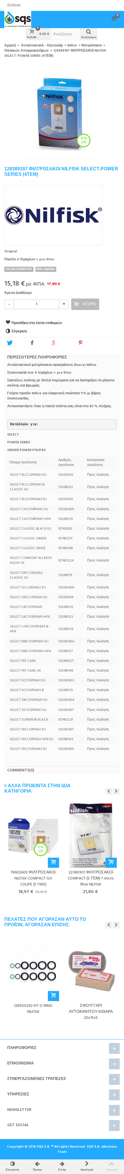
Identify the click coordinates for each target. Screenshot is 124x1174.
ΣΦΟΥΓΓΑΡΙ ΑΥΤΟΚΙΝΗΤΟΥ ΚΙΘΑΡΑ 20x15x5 (91, 1012)
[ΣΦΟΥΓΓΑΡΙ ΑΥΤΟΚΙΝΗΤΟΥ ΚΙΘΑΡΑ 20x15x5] (91, 969)
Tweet (18, 343)
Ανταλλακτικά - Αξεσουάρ (42, 45)
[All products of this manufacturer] (62, 213)
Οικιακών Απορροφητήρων (26, 51)
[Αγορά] (53, 863)
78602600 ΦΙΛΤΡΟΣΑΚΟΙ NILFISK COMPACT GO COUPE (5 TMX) (33, 878)
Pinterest (92, 343)
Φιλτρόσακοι (91, 45)
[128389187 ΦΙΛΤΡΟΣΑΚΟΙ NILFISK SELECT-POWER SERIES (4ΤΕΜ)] (62, 113)
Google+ (65, 343)
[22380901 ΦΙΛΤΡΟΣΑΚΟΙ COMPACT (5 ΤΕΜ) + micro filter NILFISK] (91, 835)
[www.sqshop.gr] (17, 19)
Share (40, 343)
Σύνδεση (13, 5)
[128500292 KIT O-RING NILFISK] (33, 969)
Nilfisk (72, 45)
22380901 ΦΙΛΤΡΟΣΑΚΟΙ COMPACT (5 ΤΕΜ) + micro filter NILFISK (91, 878)
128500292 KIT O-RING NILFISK (33, 1009)
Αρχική (10, 45)
